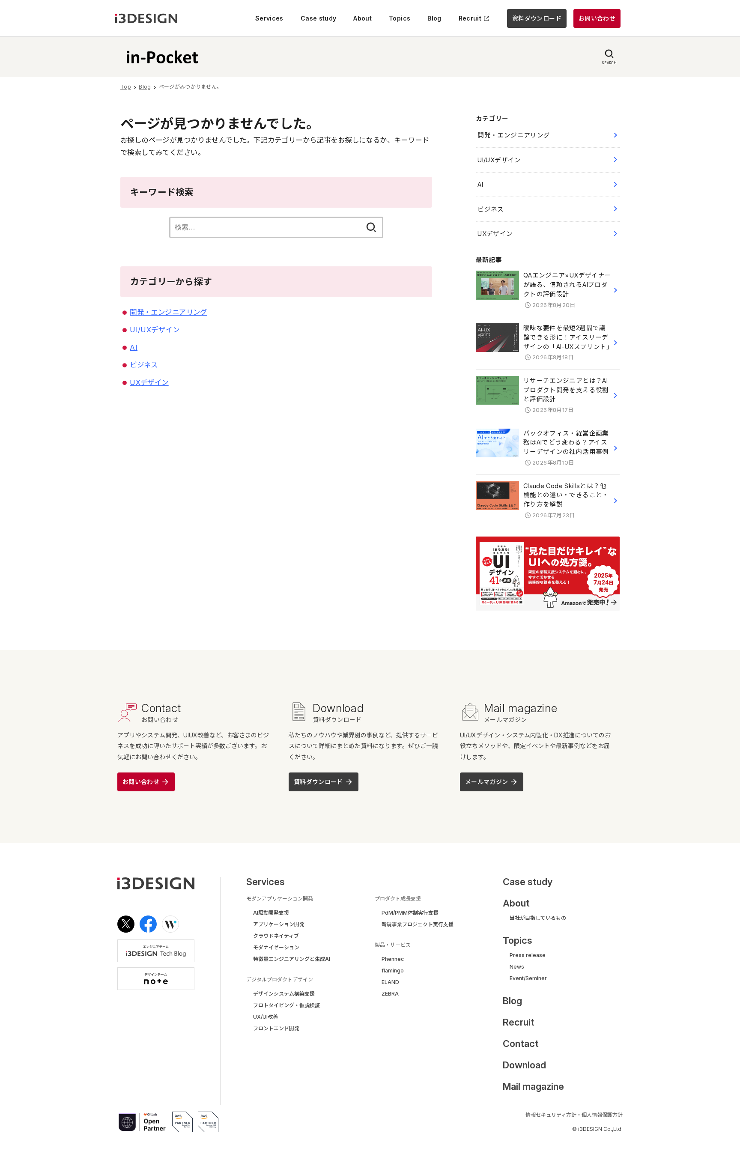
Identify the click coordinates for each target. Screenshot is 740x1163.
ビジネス (144, 365)
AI (133, 347)
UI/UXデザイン (154, 329)
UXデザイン (149, 382)
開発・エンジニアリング (168, 312)
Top (125, 86)
